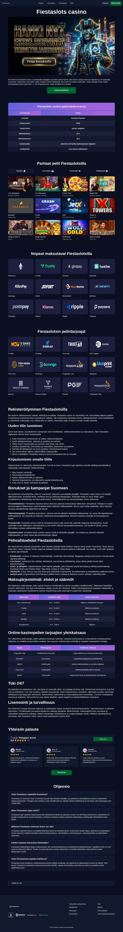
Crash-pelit (73, 171)
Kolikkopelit (100, 171)
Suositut (19, 171)
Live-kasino (46, 171)
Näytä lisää (61, 772)
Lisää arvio (103, 739)
